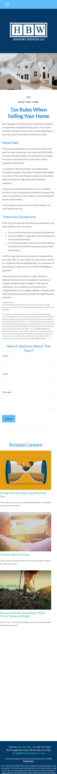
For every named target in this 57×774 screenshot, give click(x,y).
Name (5, 355)
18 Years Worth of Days (15, 554)
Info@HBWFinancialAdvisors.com (28, 753)
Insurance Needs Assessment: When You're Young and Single (22, 614)
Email (5, 373)
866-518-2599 (24, 747)
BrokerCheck (28, 761)
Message (6, 392)
